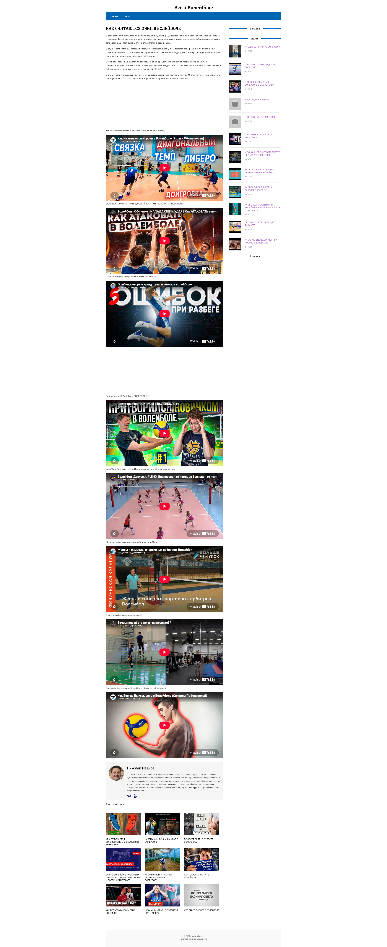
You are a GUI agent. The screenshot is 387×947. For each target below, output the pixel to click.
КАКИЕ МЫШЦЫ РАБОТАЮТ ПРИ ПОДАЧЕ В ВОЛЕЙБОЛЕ (261, 241)
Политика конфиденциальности (193, 938)
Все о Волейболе (193, 7)
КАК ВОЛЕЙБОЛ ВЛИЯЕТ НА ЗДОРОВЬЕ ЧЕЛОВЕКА (258, 188)
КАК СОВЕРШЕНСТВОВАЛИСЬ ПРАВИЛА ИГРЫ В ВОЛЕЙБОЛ (259, 171)
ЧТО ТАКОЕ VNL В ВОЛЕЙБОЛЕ (260, 117)
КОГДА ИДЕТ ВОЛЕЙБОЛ (257, 99)
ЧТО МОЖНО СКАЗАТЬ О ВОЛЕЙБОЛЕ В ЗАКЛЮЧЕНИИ (259, 83)
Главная (114, 16)
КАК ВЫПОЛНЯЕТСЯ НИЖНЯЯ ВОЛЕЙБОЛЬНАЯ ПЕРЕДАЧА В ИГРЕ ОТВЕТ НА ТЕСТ (263, 207)
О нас (127, 16)
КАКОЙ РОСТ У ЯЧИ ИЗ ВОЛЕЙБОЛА (262, 46)
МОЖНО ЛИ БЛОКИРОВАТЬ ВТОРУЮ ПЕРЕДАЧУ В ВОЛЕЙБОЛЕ (262, 153)
